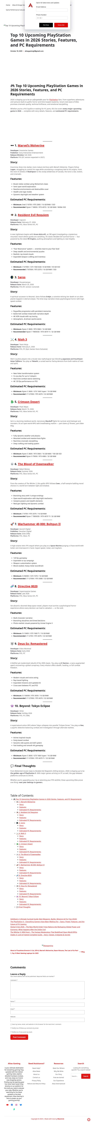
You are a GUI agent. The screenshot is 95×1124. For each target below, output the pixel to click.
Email (12, 1009)
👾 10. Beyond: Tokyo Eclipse (27, 896)
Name (12, 1001)
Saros (21, 277)
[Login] (89, 7)
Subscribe (61, 25)
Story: (21, 804)
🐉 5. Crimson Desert (24, 844)
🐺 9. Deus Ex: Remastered (26, 886)
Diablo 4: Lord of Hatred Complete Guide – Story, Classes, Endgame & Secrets (40, 935)
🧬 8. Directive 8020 (24, 875)
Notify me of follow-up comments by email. (25, 1028)
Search (85, 1076)
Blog (83, 952)
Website (12, 1016)
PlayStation (53, 99)
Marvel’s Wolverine (31, 145)
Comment (14, 980)
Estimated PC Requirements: (30, 810)
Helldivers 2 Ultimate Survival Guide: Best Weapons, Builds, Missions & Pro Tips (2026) (43, 919)
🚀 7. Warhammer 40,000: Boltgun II (30, 865)
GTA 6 (37, 950)
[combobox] (39, 17)
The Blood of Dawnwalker (36, 464)
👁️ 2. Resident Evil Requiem (27, 812)
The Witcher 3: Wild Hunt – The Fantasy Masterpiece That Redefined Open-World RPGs (43, 932)
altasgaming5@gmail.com (34, 51)
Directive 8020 (27, 586)
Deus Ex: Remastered (32, 644)
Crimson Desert (29, 402)
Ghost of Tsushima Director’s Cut (22, 950)
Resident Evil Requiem (33, 215)
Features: (22, 807)
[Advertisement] (47, 68)
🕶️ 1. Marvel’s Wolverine (25, 802)
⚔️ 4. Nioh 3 (21, 833)
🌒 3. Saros (20, 823)
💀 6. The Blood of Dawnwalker (28, 854)
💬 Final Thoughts (23, 907)
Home (8, 5)
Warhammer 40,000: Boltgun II (39, 524)
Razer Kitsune (59, 950)
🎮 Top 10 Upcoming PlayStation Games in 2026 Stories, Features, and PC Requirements (47, 799)
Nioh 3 (22, 339)
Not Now (46, 25)
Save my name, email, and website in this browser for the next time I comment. (37, 1024)
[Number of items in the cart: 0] (85, 7)
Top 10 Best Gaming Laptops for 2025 (25, 953)
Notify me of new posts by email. (22, 1032)
